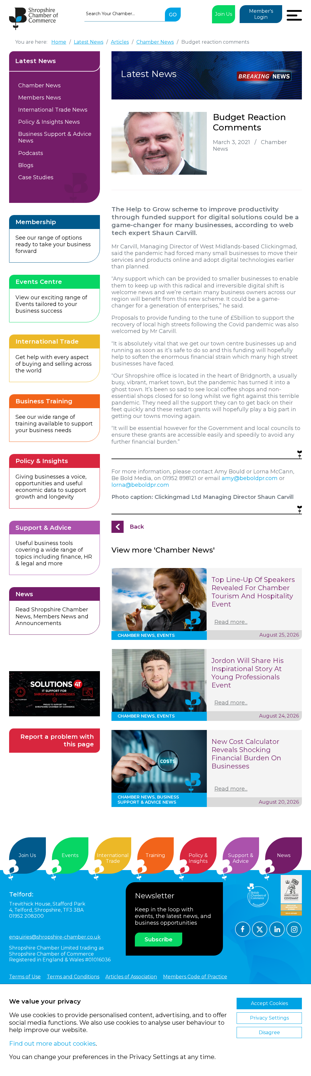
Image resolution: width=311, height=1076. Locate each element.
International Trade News (52, 109)
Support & (240, 858)
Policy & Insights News (49, 122)
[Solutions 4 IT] (54, 693)
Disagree (269, 1032)
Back (137, 526)
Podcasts (30, 153)
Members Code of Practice (195, 977)
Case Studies (35, 177)
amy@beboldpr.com (250, 478)
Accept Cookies (269, 1003)
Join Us (223, 14)
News (283, 855)
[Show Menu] (294, 15)
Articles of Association (131, 977)
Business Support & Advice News (54, 137)
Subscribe (159, 939)
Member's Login (261, 14)
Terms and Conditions (73, 977)
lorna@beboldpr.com (140, 485)
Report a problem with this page (57, 740)
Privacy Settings (269, 1018)
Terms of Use (25, 977)
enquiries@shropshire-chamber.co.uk (55, 937)
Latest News (35, 61)
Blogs (25, 165)
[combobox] (124, 14)
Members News (39, 97)
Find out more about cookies (52, 1043)
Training (155, 855)
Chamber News (39, 85)
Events (70, 855)
